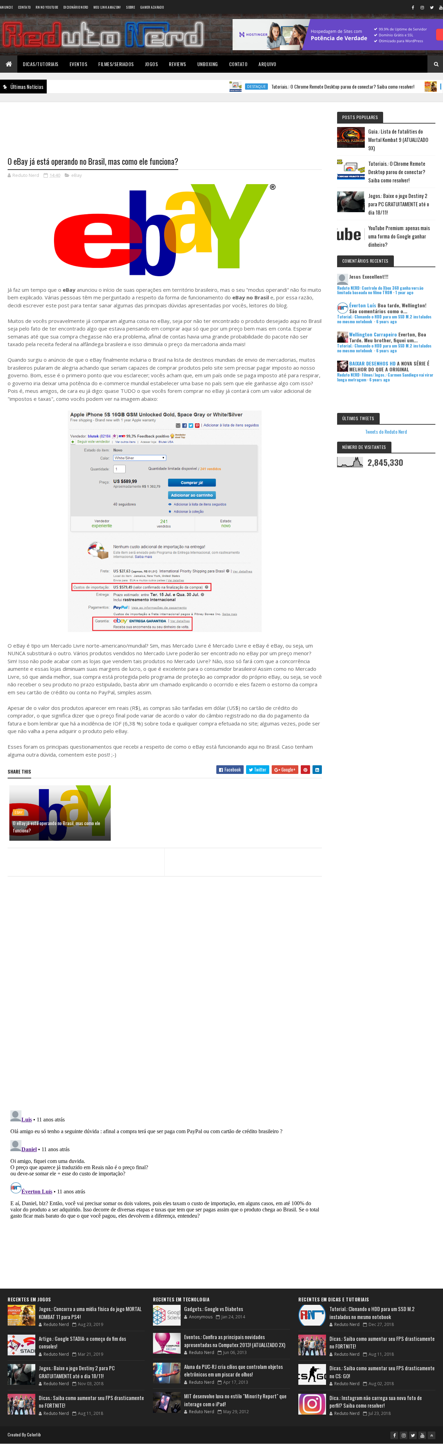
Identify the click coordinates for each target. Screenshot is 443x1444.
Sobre (130, 7)
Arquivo (268, 63)
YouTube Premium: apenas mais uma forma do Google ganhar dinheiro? (399, 236)
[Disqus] (165, 1015)
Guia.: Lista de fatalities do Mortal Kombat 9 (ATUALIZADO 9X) (398, 139)
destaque (232, 86)
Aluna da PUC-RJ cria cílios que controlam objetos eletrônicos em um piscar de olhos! (233, 1370)
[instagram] (422, 7)
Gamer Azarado (152, 7)
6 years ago (386, 321)
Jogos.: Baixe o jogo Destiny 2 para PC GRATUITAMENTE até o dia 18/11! (398, 204)
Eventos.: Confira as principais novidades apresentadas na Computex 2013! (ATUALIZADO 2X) (234, 1340)
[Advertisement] (165, 125)
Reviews (177, 63)
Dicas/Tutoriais (40, 63)
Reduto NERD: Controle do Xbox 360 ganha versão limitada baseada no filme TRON (380, 290)
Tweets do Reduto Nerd (386, 431)
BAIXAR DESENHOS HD (372, 363)
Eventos (79, 63)
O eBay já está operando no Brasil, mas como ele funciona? (56, 826)
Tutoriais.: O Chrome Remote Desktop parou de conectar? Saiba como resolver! (318, 86)
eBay (76, 175)
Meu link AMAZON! (107, 7)
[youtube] (422, 1435)
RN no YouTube (47, 7)
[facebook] (413, 7)
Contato (24, 7)
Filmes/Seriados (116, 63)
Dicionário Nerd (75, 7)
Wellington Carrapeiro (373, 334)
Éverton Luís (362, 305)
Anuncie (6, 7)
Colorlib (34, 1434)
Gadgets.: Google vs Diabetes (213, 1308)
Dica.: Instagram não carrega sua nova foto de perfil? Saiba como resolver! (375, 1401)
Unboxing (207, 63)
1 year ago (404, 292)
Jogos (151, 63)
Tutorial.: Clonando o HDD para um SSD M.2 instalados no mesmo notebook (372, 1312)
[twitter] (431, 7)
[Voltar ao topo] (431, 1435)
